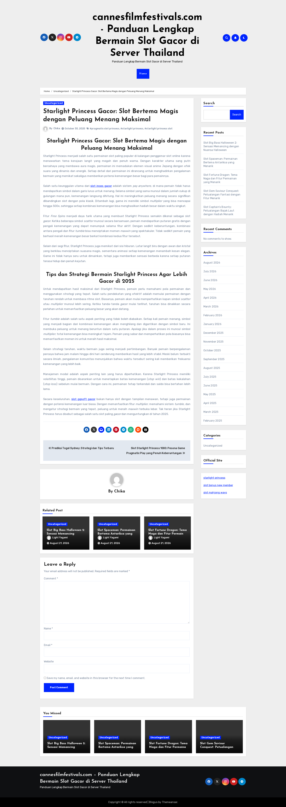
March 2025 (210, 411)
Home (143, 73)
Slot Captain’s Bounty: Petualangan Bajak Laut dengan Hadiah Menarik (218, 210)
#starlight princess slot (158, 128)
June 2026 (210, 280)
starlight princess (214, 477)
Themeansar (169, 802)
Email (48, 645)
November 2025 (213, 341)
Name (48, 628)
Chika (56, 128)
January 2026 (212, 324)
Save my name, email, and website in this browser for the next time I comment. (96, 678)
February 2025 (212, 420)
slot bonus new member (218, 485)
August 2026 (211, 262)
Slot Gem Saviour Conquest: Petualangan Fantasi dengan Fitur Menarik (221, 194)
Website (49, 661)
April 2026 (210, 297)
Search (209, 103)
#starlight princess (131, 128)
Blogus (153, 802)
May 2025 (209, 394)
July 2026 (209, 271)
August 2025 (211, 368)
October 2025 (212, 350)
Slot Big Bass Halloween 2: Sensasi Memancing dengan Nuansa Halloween (66, 534)
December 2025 (213, 332)
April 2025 (209, 403)
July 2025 (209, 376)
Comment (51, 578)
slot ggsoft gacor (83, 399)
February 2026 (212, 315)
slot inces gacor (101, 186)
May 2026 (209, 289)
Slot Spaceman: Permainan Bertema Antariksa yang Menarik (116, 534)
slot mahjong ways (215, 492)
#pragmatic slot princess (104, 128)
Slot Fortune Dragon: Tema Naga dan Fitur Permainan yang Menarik (167, 534)
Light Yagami (60, 537)
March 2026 (211, 306)
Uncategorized (54, 103)
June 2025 (210, 385)
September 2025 (214, 359)
